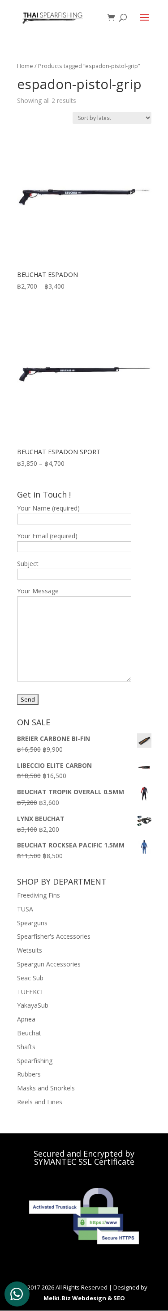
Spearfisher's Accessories (53, 936)
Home (25, 66)
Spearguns (32, 923)
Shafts (26, 1047)
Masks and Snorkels (46, 1088)
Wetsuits (29, 950)
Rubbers (29, 1074)
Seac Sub (30, 978)
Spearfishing (34, 1060)
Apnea (26, 1019)
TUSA (25, 909)
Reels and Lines (39, 1102)
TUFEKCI (30, 992)
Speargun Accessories (49, 964)
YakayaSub (32, 1005)
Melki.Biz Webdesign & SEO (84, 1298)
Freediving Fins (38, 895)
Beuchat (29, 1033)
